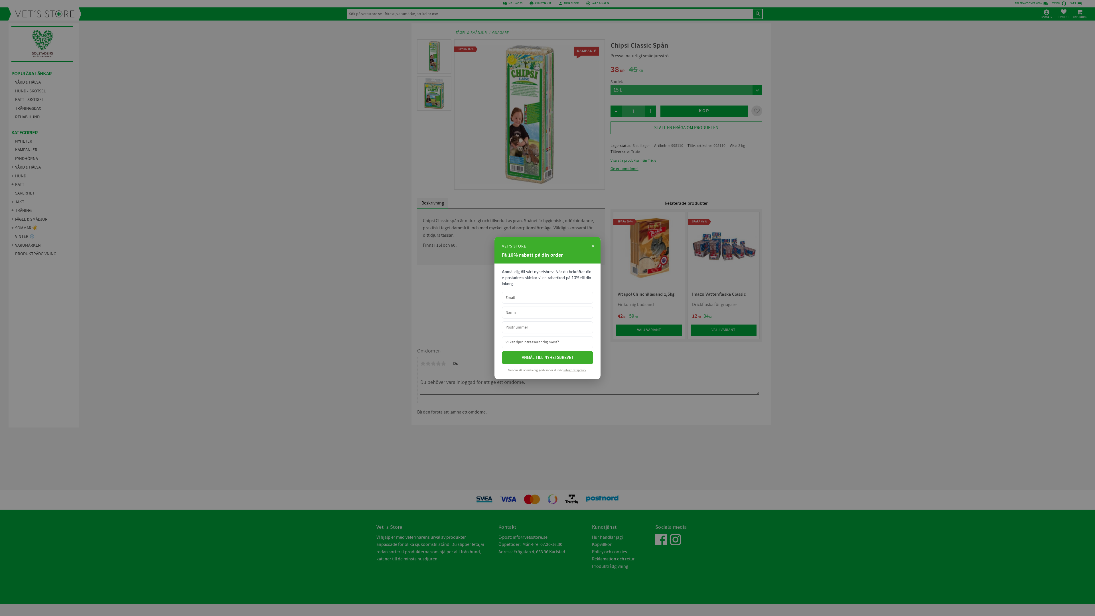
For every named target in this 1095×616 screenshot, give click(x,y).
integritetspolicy (574, 370)
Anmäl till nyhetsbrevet (547, 357)
